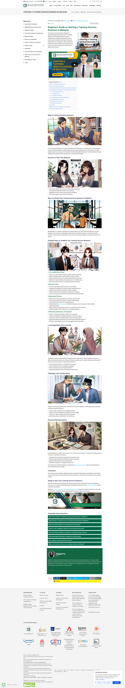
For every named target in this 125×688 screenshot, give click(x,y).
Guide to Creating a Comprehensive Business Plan (66, 489)
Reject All (108, 682)
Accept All (117, 682)
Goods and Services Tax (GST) (32, 42)
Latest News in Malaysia (31, 24)
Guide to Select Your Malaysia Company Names (29, 600)
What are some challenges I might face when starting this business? (66, 528)
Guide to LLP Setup (44, 595)
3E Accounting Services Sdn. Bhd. (39, 680)
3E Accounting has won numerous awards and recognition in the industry (77, 604)
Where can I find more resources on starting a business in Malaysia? (66, 544)
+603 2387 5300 (39, 1)
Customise (99, 682)
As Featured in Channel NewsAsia (69, 634)
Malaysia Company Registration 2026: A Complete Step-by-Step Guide (29, 606)
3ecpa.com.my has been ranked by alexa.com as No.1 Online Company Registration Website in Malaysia (78, 598)
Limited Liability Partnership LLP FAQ (45, 609)
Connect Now (52, 569)
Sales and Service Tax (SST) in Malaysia (32, 55)
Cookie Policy (101, 679)
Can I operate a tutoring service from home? (60, 540)
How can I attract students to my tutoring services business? (64, 524)
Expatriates (28, 48)
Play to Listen (95, 23)
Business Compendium (31, 39)
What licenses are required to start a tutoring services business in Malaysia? (69, 520)
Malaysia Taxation (29, 30)
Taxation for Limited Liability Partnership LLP (46, 602)
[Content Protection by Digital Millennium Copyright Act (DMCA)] (29, 686)
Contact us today (91, 485)
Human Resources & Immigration (33, 51)
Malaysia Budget (29, 36)
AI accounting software (80, 465)
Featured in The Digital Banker (96, 646)
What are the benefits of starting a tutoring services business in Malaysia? (68, 516)
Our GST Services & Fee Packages (61, 603)
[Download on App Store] (95, 609)
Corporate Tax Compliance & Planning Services (62, 608)
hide (60, 82)
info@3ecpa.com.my (29, 1)
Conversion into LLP (44, 598)
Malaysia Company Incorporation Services (28, 596)
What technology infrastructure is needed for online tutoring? (65, 536)
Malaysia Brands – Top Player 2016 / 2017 (42, 634)
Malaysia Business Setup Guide (33, 27)
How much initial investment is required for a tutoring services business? (68, 532)
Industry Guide (28, 45)
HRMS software (62, 304)
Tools (26, 62)
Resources (26, 21)
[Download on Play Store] (95, 613)
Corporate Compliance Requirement (34, 33)
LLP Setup (42, 605)
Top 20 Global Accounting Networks (82, 645)
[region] (108, 677)
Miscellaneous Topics (30, 59)
